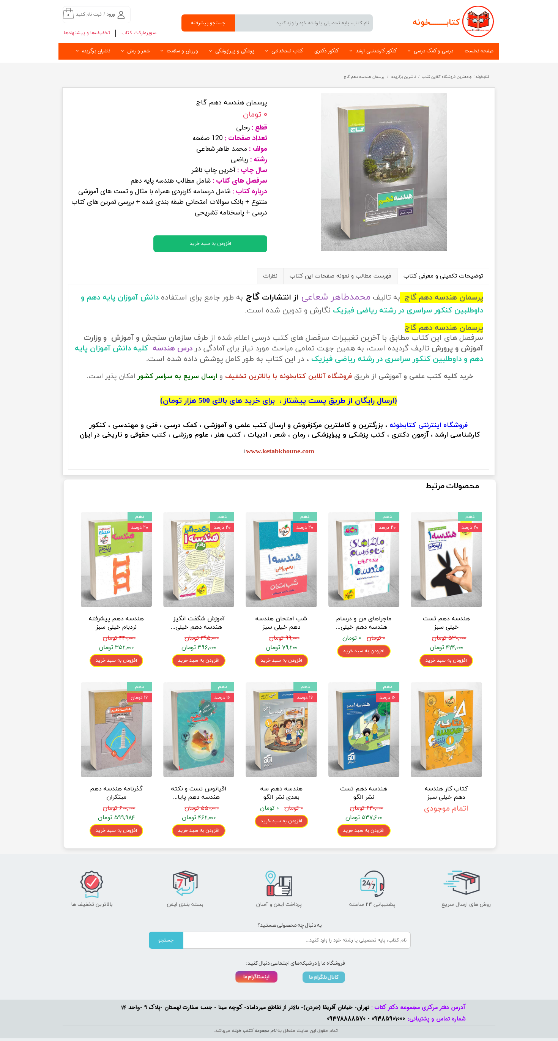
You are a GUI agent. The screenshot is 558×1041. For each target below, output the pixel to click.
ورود (111, 14)
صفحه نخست (479, 51)
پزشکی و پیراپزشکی (234, 51)
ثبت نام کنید (89, 14)
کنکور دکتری (326, 51)
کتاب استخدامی (287, 51)
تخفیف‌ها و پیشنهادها (87, 33)
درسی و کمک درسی (433, 51)
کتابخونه (402, 425)
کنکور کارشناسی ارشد (376, 51)
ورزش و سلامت (182, 51)
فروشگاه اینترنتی (443, 425)
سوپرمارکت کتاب (138, 33)
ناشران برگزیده (96, 51)
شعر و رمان (138, 51)
